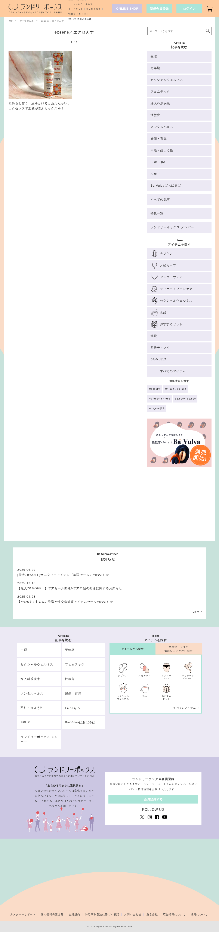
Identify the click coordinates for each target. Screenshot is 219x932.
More (196, 612)
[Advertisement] (179, 505)
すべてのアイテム (184, 707)
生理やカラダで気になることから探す (178, 649)
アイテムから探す (132, 648)
